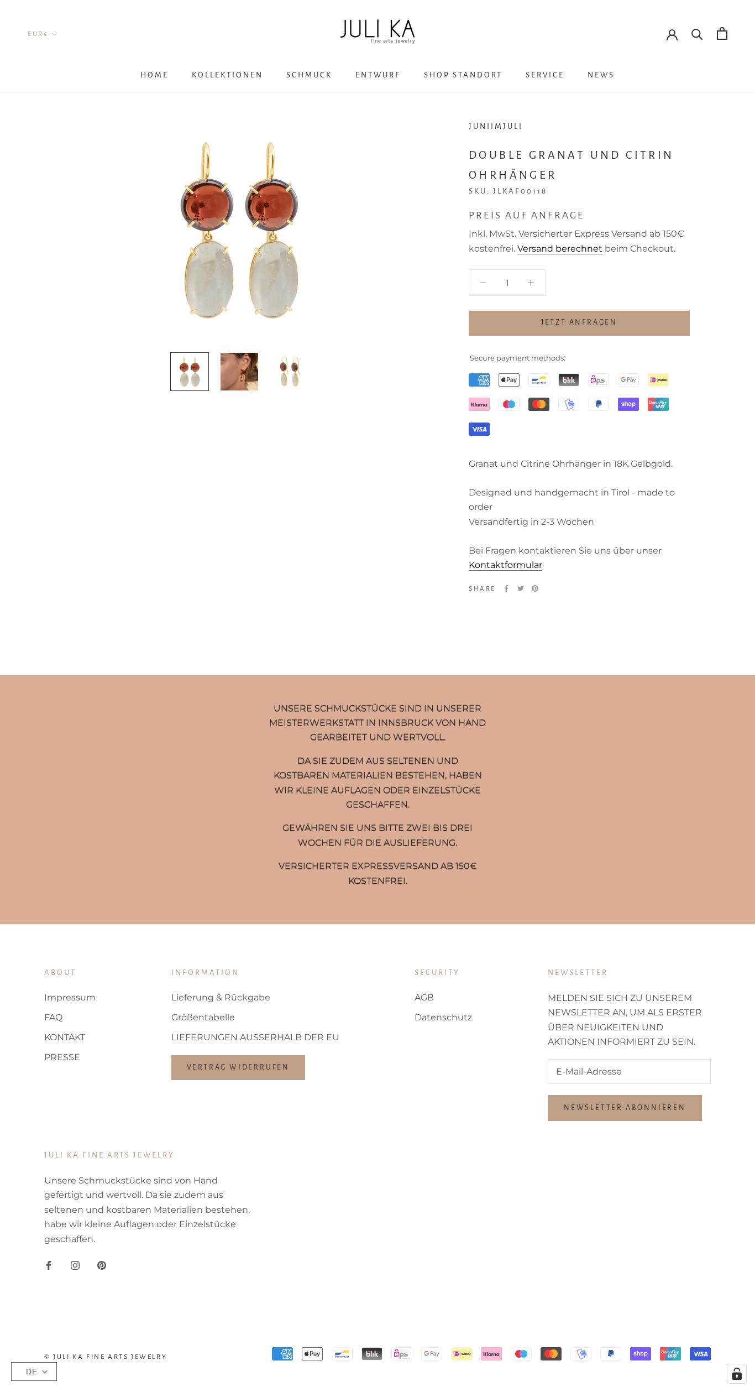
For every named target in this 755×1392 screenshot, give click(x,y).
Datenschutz (443, 1017)
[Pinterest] (535, 588)
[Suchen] (697, 33)
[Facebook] (506, 588)
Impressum (70, 997)
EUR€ (38, 34)
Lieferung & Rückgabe (220, 997)
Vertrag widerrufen (238, 1067)
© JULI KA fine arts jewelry (105, 1356)
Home (154, 75)
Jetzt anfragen (579, 323)
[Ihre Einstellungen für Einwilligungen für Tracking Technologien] (736, 1373)
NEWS (601, 75)
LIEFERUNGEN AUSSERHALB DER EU (255, 1037)
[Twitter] (520, 588)
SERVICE (545, 75)
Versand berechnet (559, 248)
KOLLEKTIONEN (227, 75)
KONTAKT (64, 1037)
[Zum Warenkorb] (722, 33)
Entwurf (378, 75)
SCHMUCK (309, 75)
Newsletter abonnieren (625, 1108)
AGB (424, 997)
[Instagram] (75, 1265)
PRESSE (62, 1057)
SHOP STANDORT (463, 75)
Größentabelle (203, 1017)
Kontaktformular (505, 565)
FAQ (53, 1017)
